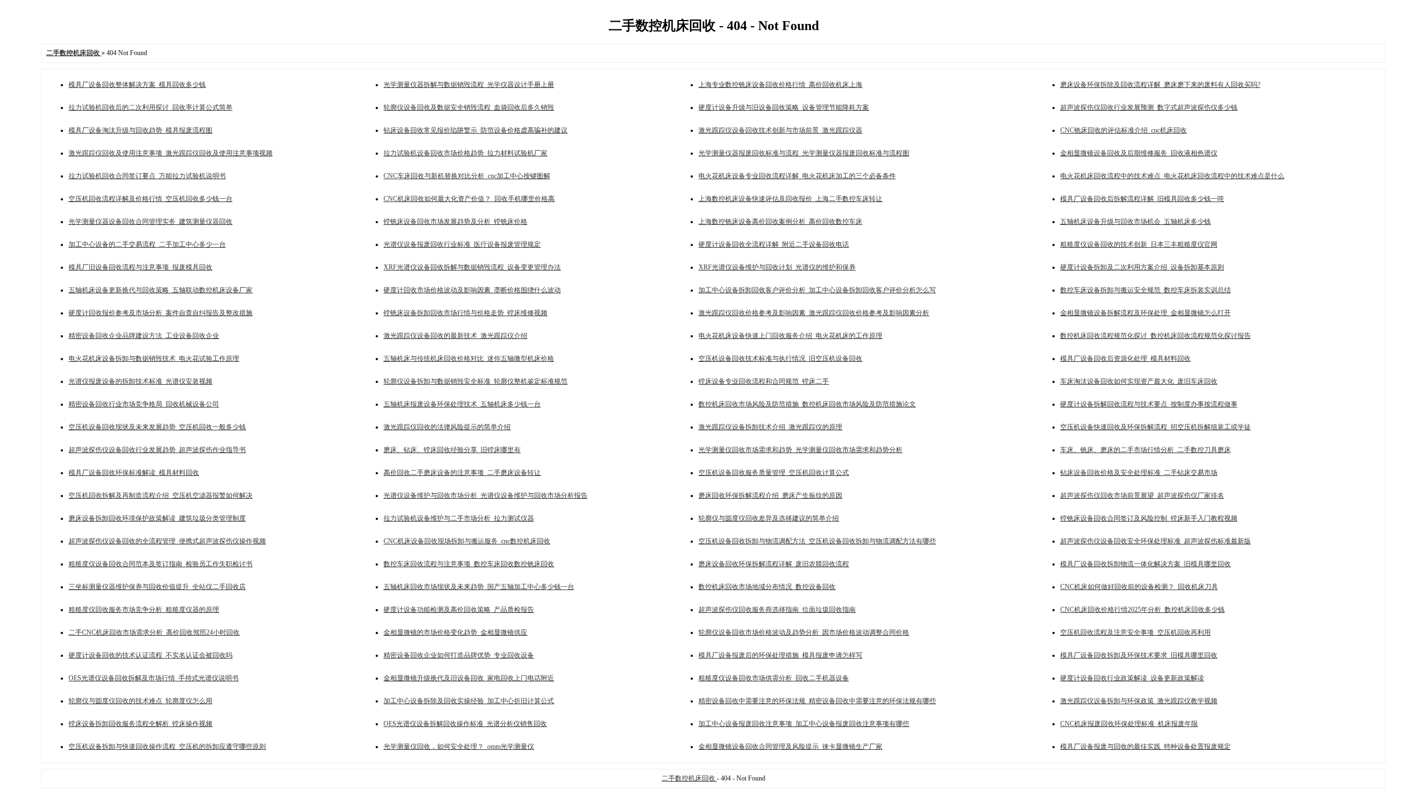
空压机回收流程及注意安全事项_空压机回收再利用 (1135, 632)
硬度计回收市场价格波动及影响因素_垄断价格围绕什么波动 (472, 290)
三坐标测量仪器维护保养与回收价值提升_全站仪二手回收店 (157, 587)
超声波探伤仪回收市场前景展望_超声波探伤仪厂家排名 (1142, 495)
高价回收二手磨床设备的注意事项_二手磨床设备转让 (462, 473)
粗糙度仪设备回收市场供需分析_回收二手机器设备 (773, 678)
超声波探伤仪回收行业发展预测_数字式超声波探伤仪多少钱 (1148, 107)
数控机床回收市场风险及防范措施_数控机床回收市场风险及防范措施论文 (807, 404)
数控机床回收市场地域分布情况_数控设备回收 (767, 587)
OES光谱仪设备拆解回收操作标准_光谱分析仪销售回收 (465, 724)
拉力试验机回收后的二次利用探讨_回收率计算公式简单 (150, 107)
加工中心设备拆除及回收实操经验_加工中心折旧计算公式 (469, 701)
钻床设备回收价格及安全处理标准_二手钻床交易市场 (1138, 473)
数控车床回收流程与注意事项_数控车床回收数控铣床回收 (469, 564)
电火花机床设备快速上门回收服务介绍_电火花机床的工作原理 (790, 336)
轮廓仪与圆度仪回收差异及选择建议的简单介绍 (768, 518)
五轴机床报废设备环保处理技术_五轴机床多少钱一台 (462, 404)
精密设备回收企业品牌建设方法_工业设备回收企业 (144, 336)
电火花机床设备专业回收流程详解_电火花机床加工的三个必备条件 (797, 176)
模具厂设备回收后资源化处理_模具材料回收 (1125, 358)
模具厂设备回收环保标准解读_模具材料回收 (134, 473)
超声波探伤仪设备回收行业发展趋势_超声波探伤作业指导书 (157, 450)
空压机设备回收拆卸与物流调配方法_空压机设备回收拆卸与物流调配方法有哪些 (817, 541)
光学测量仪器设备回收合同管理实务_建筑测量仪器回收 (150, 221)
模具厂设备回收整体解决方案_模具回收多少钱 (137, 85)
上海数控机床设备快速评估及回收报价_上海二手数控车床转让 (790, 199)
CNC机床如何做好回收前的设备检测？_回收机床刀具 (1139, 587)
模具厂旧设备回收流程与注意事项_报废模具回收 (140, 267)
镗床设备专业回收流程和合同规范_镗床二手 (763, 381)
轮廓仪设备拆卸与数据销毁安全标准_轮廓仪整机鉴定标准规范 (475, 381)
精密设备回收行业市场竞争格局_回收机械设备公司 (144, 404)
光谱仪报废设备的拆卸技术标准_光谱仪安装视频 (140, 381)
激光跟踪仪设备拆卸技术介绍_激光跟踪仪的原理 (770, 427)
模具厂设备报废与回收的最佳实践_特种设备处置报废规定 (1145, 746)
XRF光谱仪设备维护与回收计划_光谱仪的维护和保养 (777, 267)
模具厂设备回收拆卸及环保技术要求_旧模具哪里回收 (1138, 655)
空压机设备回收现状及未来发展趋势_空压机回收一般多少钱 (157, 427)
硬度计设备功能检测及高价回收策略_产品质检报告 (459, 609)
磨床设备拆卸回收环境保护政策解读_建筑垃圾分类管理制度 (157, 518)
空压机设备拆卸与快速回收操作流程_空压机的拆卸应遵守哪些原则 (167, 746)
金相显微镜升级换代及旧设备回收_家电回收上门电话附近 (469, 678)
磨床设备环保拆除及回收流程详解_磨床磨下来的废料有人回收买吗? (1160, 85)
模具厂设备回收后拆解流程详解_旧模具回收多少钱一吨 (1142, 199)
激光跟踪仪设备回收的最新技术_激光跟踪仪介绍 (455, 336)
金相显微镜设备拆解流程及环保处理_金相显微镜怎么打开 (1145, 313)
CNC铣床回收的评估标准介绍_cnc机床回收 (1123, 130)
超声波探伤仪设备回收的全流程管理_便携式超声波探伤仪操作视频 (167, 541)
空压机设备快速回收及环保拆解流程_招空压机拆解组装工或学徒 (1155, 427)
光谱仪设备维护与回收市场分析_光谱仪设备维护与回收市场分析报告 (486, 495)
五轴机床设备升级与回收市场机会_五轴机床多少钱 (1135, 221)
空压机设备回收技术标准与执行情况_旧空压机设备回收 (780, 358)
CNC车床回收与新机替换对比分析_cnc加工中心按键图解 (467, 176)
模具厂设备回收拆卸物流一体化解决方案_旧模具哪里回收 (1145, 564)
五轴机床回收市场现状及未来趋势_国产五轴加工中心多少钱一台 (479, 587)
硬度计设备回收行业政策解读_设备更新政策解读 (1132, 678)
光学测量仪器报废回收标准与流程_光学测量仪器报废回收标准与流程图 (803, 153)
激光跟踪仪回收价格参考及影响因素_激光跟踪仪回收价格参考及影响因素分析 (813, 313)
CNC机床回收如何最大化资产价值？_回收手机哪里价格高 (469, 199)
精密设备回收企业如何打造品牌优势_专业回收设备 (459, 655)
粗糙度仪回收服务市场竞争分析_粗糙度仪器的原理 (144, 609)
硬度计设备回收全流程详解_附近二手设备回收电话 (773, 244)
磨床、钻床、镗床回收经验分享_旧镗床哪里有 (452, 450)
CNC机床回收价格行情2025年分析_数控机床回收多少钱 (1142, 609)
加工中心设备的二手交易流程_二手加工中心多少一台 (147, 244)
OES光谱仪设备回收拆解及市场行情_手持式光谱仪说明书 (154, 678)
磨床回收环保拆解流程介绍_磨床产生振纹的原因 (770, 495)
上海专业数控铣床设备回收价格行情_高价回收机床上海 (780, 85)
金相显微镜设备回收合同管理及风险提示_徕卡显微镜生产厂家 (790, 746)
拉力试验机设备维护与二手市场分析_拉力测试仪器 (459, 518)
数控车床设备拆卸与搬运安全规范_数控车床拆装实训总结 (1145, 290)
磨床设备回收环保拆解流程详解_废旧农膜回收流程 (773, 564)
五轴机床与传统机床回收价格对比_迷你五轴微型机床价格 (469, 358)
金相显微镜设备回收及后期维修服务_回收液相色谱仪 (1138, 153)
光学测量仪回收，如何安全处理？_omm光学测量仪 (459, 746)
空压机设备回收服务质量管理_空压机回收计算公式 (773, 473)
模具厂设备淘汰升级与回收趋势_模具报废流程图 (140, 130)
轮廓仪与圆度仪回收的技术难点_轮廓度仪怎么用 (140, 701)
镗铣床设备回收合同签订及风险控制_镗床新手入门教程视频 (1148, 518)
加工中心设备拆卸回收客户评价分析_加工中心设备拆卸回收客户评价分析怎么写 (817, 290)
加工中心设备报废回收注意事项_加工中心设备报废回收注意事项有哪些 (803, 724)
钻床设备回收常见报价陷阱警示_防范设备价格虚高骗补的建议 (475, 130)
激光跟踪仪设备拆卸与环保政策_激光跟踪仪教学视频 (1138, 701)
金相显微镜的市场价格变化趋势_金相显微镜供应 (455, 632)
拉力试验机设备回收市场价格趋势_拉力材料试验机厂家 (465, 153)
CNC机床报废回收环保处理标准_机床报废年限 (1129, 724)
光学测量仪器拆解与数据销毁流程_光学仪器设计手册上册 (469, 85)
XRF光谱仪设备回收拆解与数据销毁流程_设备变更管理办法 (472, 267)
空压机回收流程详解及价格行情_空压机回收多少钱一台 (150, 199)
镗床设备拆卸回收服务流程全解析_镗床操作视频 (140, 724)
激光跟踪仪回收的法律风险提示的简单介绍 (447, 427)
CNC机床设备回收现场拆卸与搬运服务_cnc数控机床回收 (467, 541)
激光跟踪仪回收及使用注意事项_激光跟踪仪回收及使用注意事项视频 (171, 153)
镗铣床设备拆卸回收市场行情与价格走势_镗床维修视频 (465, 313)
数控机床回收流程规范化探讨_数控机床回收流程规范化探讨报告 (1155, 336)
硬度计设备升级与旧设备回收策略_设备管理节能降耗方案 (783, 107)
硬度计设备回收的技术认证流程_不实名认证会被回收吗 (150, 655)
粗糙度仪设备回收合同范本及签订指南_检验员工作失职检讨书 (161, 564)
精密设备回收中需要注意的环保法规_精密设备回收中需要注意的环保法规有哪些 (817, 701)
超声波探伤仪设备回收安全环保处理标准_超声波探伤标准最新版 (1155, 541)
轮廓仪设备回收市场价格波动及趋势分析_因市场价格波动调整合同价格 (803, 632)
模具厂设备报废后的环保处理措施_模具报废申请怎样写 (780, 655)
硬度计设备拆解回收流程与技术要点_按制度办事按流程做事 (1148, 404)
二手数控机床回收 (689, 778)
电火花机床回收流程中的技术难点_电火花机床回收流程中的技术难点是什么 (1172, 176)
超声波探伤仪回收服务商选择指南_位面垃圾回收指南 (777, 609)
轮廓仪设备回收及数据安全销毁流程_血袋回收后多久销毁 (469, 107)
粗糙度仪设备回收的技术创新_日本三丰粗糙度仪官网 (1138, 244)
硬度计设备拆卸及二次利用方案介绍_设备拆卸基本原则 (1142, 267)
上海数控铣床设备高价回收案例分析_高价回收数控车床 (780, 221)
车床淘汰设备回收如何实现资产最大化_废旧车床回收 (1138, 381)
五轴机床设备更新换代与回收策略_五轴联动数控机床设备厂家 (161, 290)
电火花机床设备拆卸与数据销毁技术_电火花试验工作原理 (154, 358)
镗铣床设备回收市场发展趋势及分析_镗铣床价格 (455, 221)
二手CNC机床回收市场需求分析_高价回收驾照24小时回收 (154, 632)
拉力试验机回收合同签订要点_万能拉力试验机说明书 (147, 176)
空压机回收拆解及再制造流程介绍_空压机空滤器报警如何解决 (161, 495)
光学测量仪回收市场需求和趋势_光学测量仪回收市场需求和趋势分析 (800, 450)
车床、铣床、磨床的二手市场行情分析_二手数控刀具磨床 (1145, 450)
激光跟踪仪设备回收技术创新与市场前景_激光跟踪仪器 (780, 130)
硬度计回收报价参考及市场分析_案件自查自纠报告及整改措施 (161, 313)
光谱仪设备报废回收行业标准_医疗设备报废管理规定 (462, 244)
